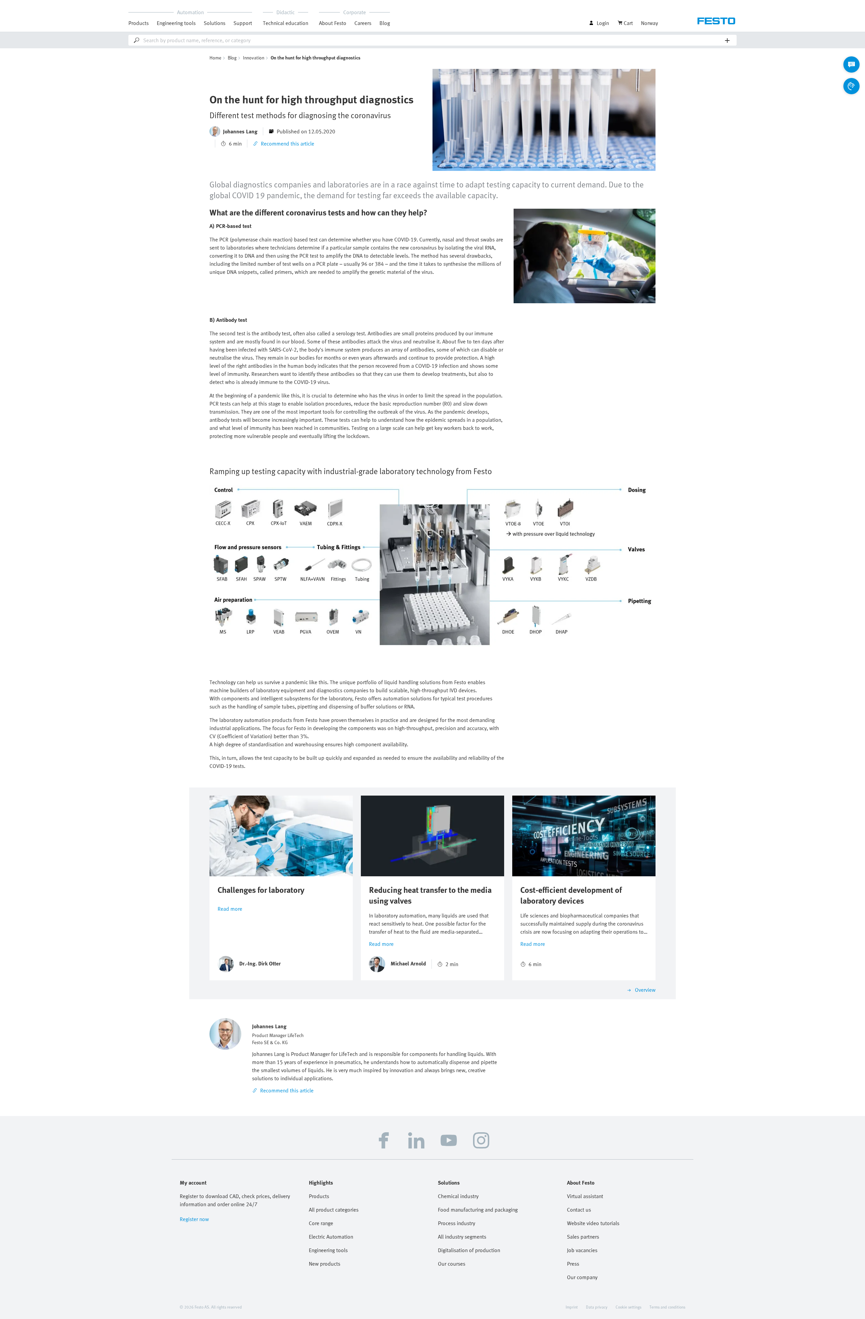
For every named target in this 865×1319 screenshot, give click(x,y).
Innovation (253, 57)
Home (215, 57)
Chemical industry (458, 1196)
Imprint (572, 1307)
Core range (321, 1223)
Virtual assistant (585, 1196)
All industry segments (462, 1237)
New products (324, 1264)
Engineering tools (176, 23)
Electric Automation (331, 1237)
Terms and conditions (667, 1307)
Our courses (451, 1264)
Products (319, 1196)
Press (573, 1264)
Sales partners (583, 1237)
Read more (230, 909)
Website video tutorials (593, 1223)
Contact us (579, 1210)
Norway (649, 23)
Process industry (456, 1223)
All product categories (334, 1210)
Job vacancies (582, 1250)
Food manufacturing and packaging (478, 1210)
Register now (194, 1219)
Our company (582, 1277)
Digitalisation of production (469, 1250)
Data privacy (597, 1307)
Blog (384, 23)
